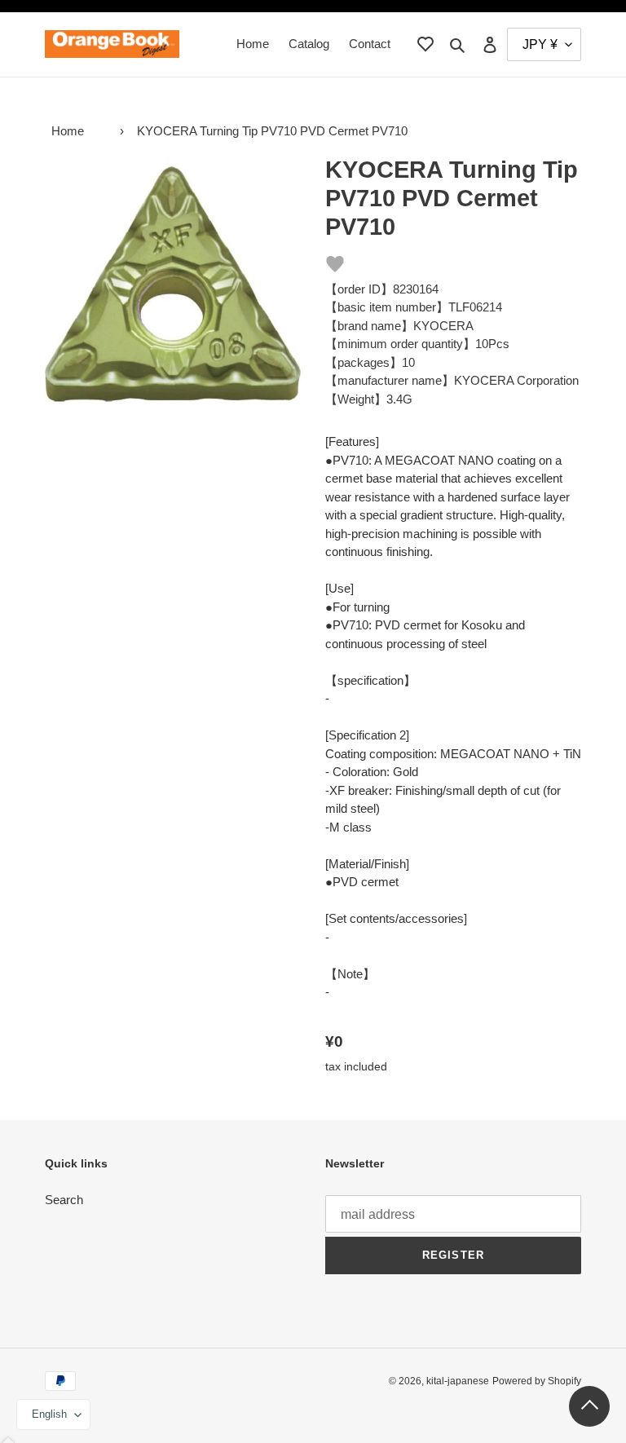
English (49, 1414)
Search (64, 1200)
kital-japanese (457, 1381)
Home (67, 131)
